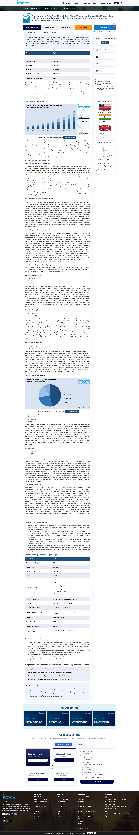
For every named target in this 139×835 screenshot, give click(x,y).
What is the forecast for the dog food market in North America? (45, 676)
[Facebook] (7, 821)
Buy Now (104, 42)
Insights (102, 3)
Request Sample (70, 137)
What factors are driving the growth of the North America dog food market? (49, 672)
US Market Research (40, 806)
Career (60, 796)
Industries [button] (77, 3)
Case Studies (38, 818)
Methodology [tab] (66, 27)
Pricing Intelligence (40, 809)
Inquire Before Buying (106, 71)
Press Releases (39, 816)
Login (116, 3)
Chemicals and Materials (85, 806)
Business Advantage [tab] (36, 774)
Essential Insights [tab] (35, 755)
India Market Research (41, 799)
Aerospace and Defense (85, 796)
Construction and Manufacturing (87, 809)
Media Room (87, 3)
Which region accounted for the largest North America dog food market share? (50, 679)
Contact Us (109, 3)
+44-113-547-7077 (112, 808)
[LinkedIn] (4, 821)
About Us (95, 3)
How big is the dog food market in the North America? (42, 669)
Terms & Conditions (63, 799)
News (59, 813)
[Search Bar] (122, 3)
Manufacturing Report (40, 811)
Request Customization (106, 50)
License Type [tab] (78, 744)
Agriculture (81, 799)
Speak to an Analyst (105, 57)
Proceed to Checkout (97, 781)
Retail (80, 823)
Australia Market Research (42, 796)
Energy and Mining (83, 813)
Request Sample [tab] (84, 27)
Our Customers (62, 806)
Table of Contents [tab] (49, 27)
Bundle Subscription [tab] (63, 744)
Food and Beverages (84, 816)
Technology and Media (84, 826)
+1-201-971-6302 (111, 801)
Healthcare (81, 818)
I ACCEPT (90, 833)
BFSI (80, 804)
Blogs (36, 813)
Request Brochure (105, 64)
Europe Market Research (41, 804)
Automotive (82, 801)
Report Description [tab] (32, 27)
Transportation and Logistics (86, 828)
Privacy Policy (77, 833)
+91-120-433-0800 (112, 816)
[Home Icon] (63, 3)
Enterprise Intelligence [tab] (63, 774)
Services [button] (69, 3)
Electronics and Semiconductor (87, 811)
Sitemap (60, 816)
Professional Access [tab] (62, 755)
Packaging (81, 821)
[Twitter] (10, 821)
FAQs (59, 811)
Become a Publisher (63, 809)
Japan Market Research (41, 801)
